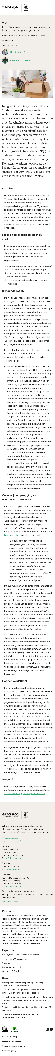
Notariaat (6, 963)
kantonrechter (11, 535)
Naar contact (11, 838)
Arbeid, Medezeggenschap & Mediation (20, 35)
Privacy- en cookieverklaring (13, 1046)
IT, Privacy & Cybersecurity (15, 959)
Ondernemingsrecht (11, 967)
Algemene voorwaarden (11, 1041)
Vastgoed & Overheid (12, 971)
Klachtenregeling (9, 1050)
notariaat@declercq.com (15, 869)
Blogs (4, 22)
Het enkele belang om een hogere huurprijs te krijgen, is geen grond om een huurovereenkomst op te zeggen (27, 1000)
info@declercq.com (13, 858)
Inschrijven (7, 901)
